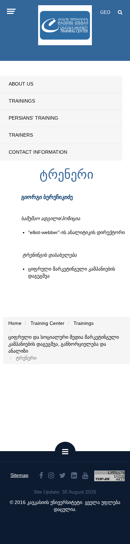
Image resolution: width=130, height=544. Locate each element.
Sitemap (19, 475)
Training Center (47, 323)
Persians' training (33, 118)
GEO (105, 12)
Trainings (22, 101)
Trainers (21, 135)
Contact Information (38, 152)
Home (14, 323)
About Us (21, 84)
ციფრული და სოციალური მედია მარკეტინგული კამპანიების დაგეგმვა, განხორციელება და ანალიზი (63, 344)
